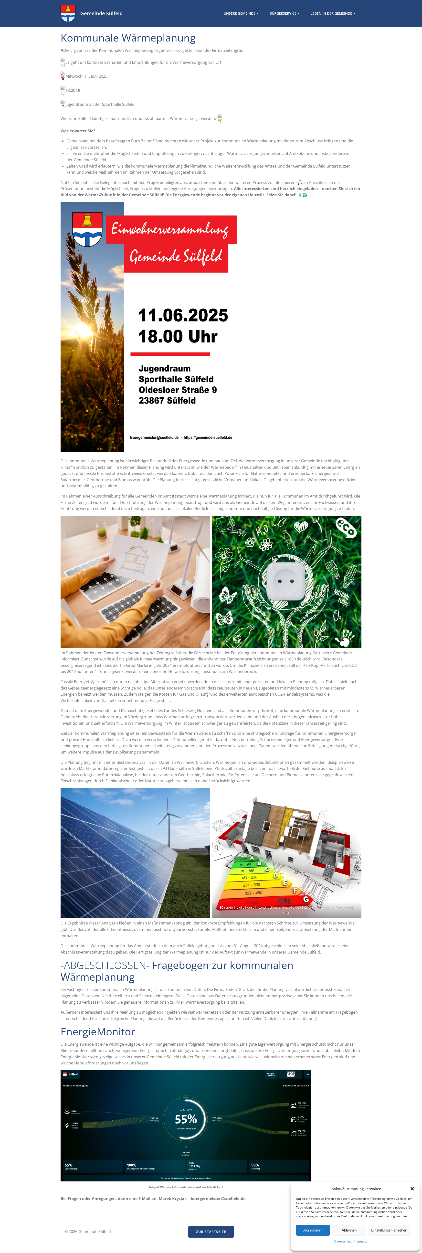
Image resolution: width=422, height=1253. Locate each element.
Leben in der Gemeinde (331, 13)
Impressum (361, 1241)
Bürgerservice (283, 13)
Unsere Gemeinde (239, 13)
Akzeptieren (312, 1230)
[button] (412, 1188)
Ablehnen (349, 1230)
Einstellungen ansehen (389, 1230)
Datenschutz (342, 1241)
